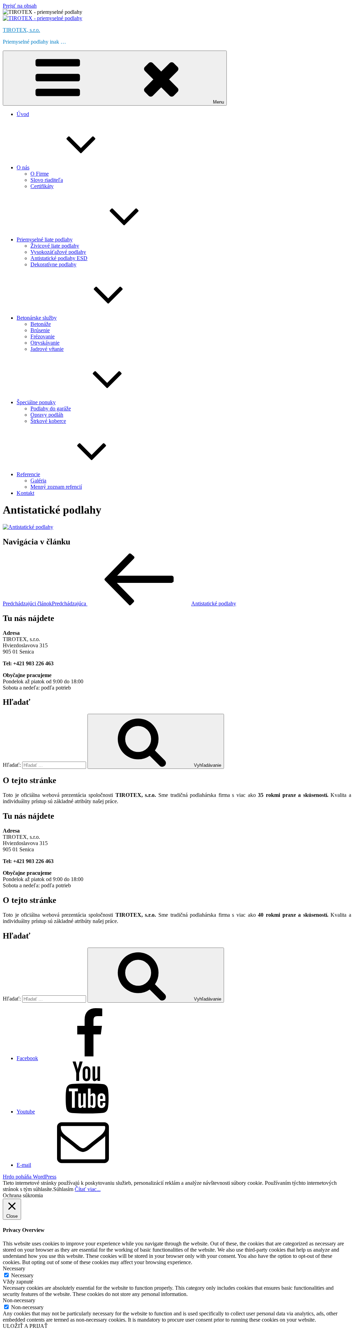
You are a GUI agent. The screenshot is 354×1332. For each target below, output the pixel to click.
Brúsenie (40, 330)
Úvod (23, 114)
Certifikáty (42, 186)
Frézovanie (42, 336)
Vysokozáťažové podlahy (58, 252)
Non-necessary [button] (19, 1300)
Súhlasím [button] (63, 1189)
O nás (23, 167)
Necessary (22, 1275)
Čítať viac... (88, 1189)
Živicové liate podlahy (54, 246)
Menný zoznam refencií (56, 487)
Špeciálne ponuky (36, 402)
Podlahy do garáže (50, 408)
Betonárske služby (37, 318)
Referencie (28, 474)
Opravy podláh (46, 415)
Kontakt (25, 493)
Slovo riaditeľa (46, 180)
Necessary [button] (14, 1268)
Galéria (38, 480)
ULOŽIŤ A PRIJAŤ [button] (25, 1326)
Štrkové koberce (48, 421)
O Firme (39, 174)
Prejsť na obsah (20, 6)
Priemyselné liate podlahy (45, 239)
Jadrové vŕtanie (47, 349)
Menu (218, 102)
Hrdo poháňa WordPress (29, 1177)
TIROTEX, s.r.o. (21, 30)
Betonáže (40, 324)
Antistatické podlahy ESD (58, 258)
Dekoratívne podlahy (53, 264)
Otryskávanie (44, 343)
